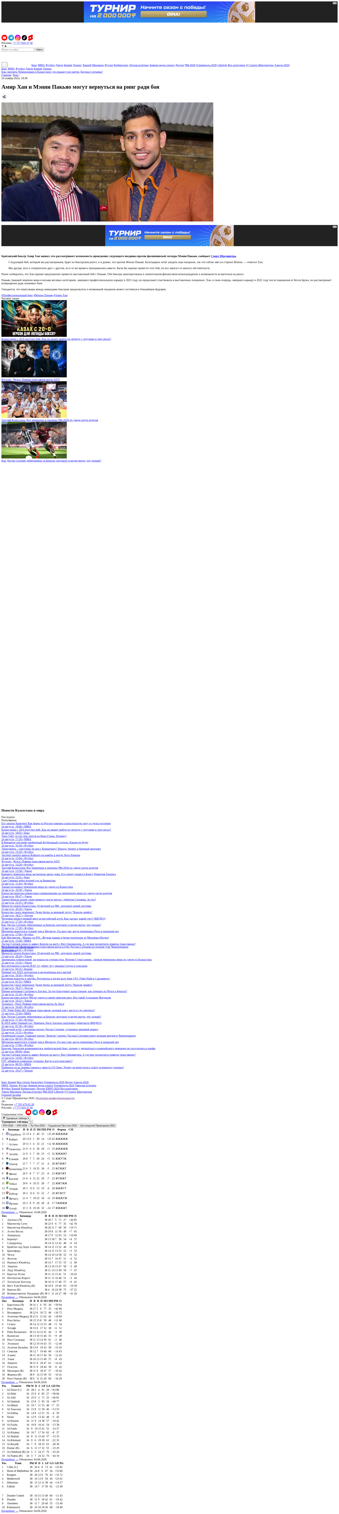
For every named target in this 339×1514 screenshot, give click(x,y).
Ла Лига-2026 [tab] (38, 1125)
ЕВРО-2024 (53, 1088)
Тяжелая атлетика (85, 1085)
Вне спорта (23, 1082)
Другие (179, 65)
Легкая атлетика (139, 65)
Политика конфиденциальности (55, 1098)
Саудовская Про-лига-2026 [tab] (62, 1125)
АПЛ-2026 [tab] (22, 1125)
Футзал (109, 65)
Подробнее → (9, 1212)
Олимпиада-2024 (64, 1085)
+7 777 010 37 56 (23, 42)
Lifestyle (222, 65)
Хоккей (86, 65)
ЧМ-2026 (190, 65)
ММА (41, 65)
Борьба (68, 65)
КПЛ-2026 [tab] (8, 1125)
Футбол (50, 65)
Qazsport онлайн (11, 1094)
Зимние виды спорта (161, 65)
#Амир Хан (61, 295)
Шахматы (98, 65)
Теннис (77, 65)
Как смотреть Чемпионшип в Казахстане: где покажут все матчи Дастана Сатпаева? (52, 71)
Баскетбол (37, 1082)
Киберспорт (121, 65)
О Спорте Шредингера (259, 65)
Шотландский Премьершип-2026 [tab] (97, 1125)
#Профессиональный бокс (17, 295)
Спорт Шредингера (223, 256)
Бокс (34, 65)
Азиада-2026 (281, 65)
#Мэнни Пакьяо (43, 295)
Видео (69, 1082)
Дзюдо (59, 65)
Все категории (236, 65)
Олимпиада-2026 (206, 65)
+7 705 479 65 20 (24, 1104)
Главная (6, 75)
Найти (39, 49)
